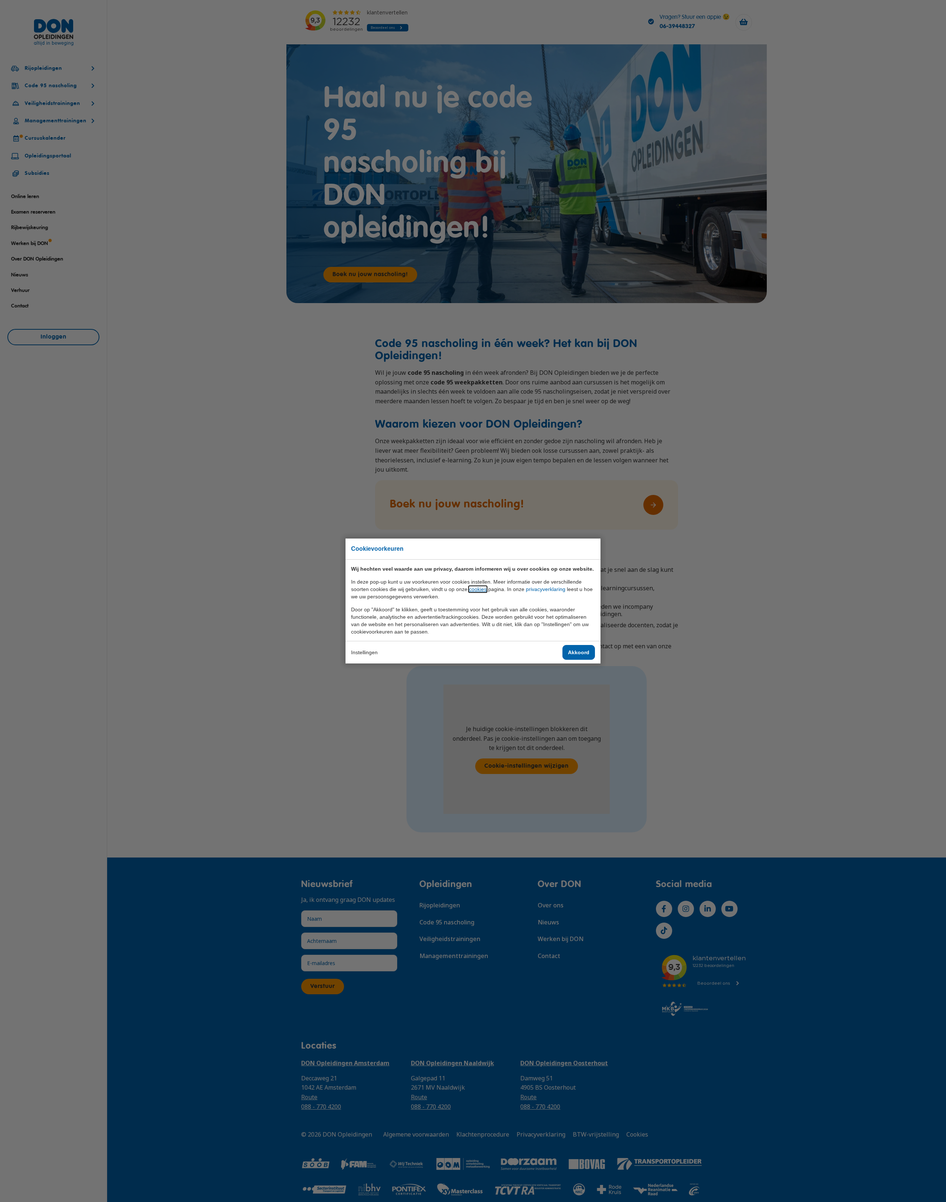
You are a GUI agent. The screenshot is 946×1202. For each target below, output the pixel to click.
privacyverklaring (545, 589)
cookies (478, 589)
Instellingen (364, 652)
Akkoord (578, 652)
